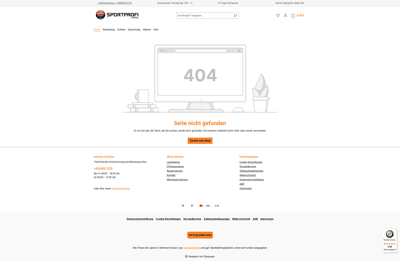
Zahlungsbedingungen (251, 170)
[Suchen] (235, 15)
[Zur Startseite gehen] (117, 15)
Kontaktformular (121, 188)
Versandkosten (248, 166)
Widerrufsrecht (248, 175)
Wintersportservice (177, 179)
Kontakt (171, 175)
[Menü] (395, 230)
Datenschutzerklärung (252, 179)
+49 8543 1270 (103, 168)
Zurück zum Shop (200, 140)
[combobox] (204, 15)
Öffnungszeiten (175, 166)
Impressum (246, 188)
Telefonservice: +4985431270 (114, 3)
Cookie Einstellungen (251, 162)
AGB (242, 184)
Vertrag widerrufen (200, 235)
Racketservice (175, 170)
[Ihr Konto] (285, 15)
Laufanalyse (173, 162)
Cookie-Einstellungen (168, 218)
